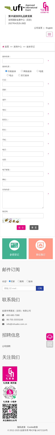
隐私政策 (21, 427)
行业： (5, 80)
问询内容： (6, 190)
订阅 (40, 288)
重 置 (34, 227)
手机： (5, 140)
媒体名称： (6, 57)
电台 (11, 75)
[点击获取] (11, 220)
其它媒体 (24, 75)
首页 (6, 46)
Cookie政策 (32, 427)
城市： (5, 100)
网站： (5, 180)
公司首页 (38, 28)
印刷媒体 (11, 71)
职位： (5, 130)
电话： (5, 150)
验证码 (5, 211)
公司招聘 (6, 346)
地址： (5, 110)
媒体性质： (6, 67)
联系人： (5, 120)
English (49, 28)
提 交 (21, 227)
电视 (41, 71)
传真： (5, 160)
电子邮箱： (6, 170)
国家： (5, 90)
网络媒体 (27, 71)
